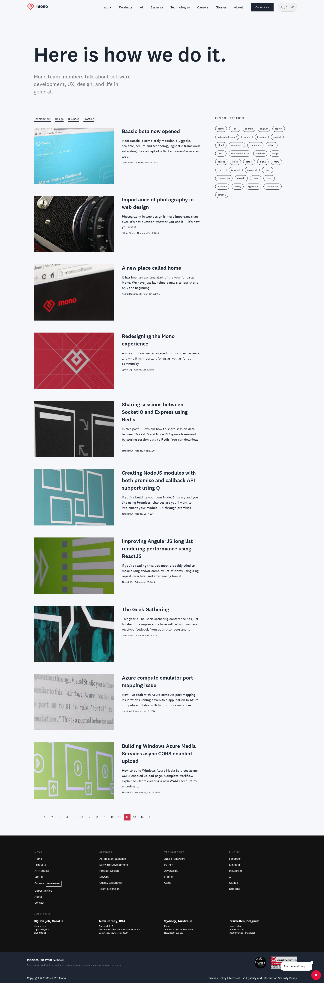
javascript (252, 170)
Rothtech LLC (106, 926)
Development (42, 119)
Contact (39, 902)
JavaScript (171, 870)
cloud (221, 145)
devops (221, 161)
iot (221, 170)
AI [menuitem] (141, 7)
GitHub (233, 882)
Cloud (167, 882)
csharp (271, 145)
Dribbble (234, 888)
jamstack (235, 170)
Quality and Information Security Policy (272, 978)
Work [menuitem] (107, 7)
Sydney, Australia (178, 921)
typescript (253, 186)
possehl (241, 178)
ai (235, 128)
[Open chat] (316, 975)
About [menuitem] (238, 7)
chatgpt (277, 136)
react (255, 178)
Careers (47, 883)
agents (221, 128)
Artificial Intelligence (112, 858)
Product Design (109, 870)
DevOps (104, 876)
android (249, 128)
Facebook (235, 858)
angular (264, 128)
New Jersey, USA (112, 921)
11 (119, 817)
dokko (235, 161)
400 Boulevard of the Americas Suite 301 (119, 929)
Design (59, 119)
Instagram (235, 870)
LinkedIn (234, 864)
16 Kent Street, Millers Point (178, 929)
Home (38, 858)
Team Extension (109, 888)
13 (134, 817)
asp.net (278, 128)
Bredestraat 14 (237, 929)
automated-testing (227, 136)
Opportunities (43, 890)
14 (142, 817)
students (222, 186)
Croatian (88, 119)
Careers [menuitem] (202, 7)
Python (168, 864)
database (260, 153)
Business (73, 119)
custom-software (240, 153)
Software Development (113, 864)
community (237, 145)
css (221, 153)
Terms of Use (237, 978)
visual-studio (272, 186)
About (38, 896)
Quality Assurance (110, 882)
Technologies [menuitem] (180, 7)
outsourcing (224, 178)
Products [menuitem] (125, 7)
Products (40, 864)
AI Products (41, 870)
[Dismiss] (311, 962)
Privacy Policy (217, 978)
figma (263, 161)
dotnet (249, 161)
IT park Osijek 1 (41, 929)
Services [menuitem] (157, 7)
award (247, 136)
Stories (38, 876)
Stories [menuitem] (221, 7)
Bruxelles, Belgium (244, 921)
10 (112, 817)
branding (261, 136)
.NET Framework (174, 858)
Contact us (262, 7)
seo (269, 178)
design (275, 153)
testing (237, 186)
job (267, 170)
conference (255, 145)
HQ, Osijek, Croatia (48, 921)
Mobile (168, 876)
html (276, 161)
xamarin (222, 194)
